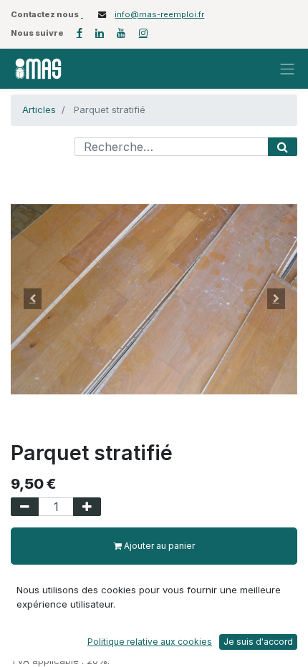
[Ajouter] (87, 506)
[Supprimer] (25, 506)
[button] (32, 299)
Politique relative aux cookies (149, 641)
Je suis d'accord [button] (258, 641)
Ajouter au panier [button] (158, 545)
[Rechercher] (282, 146)
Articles (39, 109)
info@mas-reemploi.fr (159, 14)
